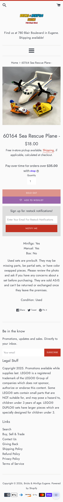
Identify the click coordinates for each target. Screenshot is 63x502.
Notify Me (31, 228)
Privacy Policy (11, 459)
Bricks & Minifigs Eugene (37, 483)
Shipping (48, 150)
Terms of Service (13, 464)
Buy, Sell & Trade (13, 434)
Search (6, 429)
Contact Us (9, 439)
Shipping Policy (12, 449)
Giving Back (10, 444)
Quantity (31, 175)
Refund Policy (11, 454)
